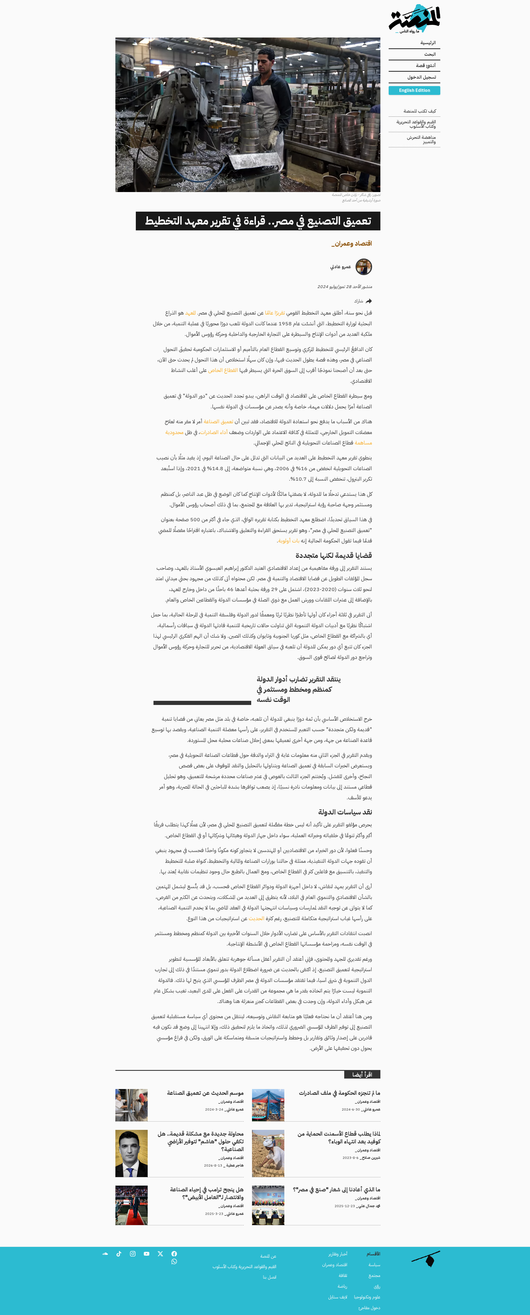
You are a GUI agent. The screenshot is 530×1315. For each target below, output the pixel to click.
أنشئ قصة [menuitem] (426, 65)
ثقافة (343, 1275)
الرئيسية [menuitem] (428, 42)
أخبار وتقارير (337, 1254)
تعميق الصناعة (218, 421)
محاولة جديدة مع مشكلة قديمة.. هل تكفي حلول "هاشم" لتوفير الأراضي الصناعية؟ (183, 1136)
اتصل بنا (269, 1277)
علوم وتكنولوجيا (367, 1297)
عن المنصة (268, 1256)
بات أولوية (289, 541)
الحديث (256, 918)
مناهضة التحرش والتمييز (421, 139)
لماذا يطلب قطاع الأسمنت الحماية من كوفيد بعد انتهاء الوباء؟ (330, 1133)
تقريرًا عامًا (275, 313)
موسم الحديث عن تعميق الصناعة (216, 1092)
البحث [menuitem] (430, 54)
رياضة (342, 1286)
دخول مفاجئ (369, 1308)
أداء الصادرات (214, 432)
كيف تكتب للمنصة (420, 111)
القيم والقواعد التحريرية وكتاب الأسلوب (416, 124)
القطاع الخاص (223, 370)
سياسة (374, 1264)
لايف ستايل (337, 1297)
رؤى (377, 1286)
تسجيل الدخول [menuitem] (421, 77)
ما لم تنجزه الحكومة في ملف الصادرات (349, 1092)
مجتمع (374, 1275)
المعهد (190, 313)
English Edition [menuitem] (414, 90)
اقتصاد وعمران (353, 243)
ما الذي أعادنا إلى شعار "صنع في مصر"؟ (348, 1189)
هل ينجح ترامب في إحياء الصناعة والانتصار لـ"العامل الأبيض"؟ (194, 1189)
